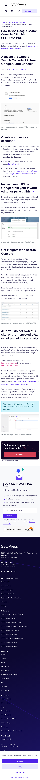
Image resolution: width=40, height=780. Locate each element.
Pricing (3, 606)
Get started (28, 11)
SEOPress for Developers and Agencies (14, 626)
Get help (4, 686)
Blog (2, 707)
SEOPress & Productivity (9, 634)
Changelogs (5, 678)
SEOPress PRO (6, 586)
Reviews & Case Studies (9, 719)
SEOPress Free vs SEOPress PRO (12, 638)
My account (5, 690)
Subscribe (9, 516)
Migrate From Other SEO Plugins (12, 614)
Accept (20, 761)
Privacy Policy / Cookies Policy (19, 777)
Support (4, 654)
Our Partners (5, 711)
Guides (3, 658)
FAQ (2, 682)
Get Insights (19, 454)
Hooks (3, 662)
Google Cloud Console (17, 69)
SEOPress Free (6, 582)
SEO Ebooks (5, 666)
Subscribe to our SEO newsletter (12, 731)
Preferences (20, 772)
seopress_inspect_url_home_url (25, 381)
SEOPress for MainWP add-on (11, 598)
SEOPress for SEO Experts (10, 630)
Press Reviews (6, 715)
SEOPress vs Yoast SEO (9, 646)
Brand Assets (5, 703)
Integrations (5, 602)
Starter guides (6, 670)
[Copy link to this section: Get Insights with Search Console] (15, 254)
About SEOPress (6, 699)
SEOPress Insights (7, 590)
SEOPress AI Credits (8, 594)
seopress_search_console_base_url (14, 384)
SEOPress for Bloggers (8, 618)
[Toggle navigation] (6, 5)
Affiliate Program (6, 723)
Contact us (5, 727)
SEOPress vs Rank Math (9, 642)
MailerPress (5, 739)
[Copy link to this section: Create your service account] (15, 141)
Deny (20, 767)
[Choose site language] (12, 11)
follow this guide (14, 164)
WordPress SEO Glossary (9, 674)
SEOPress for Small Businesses (11, 622)
